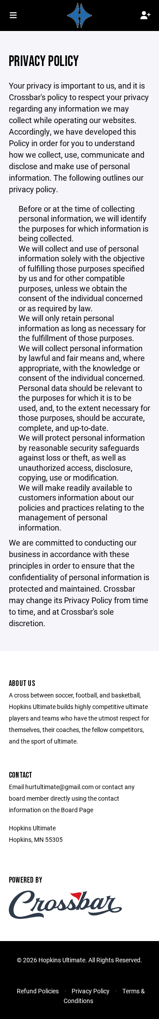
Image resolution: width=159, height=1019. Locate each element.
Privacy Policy (91, 991)
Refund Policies (38, 991)
